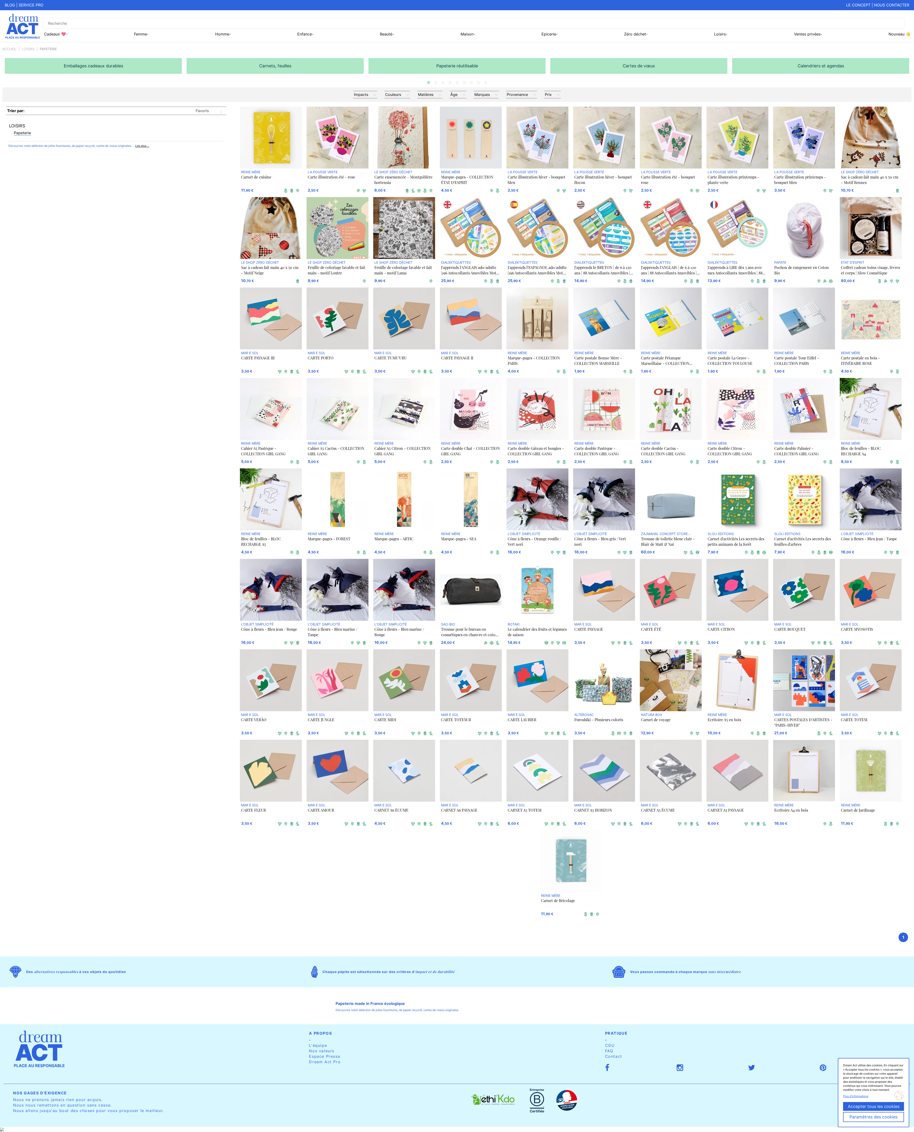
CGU (610, 1045)
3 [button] (442, 82)
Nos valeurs (321, 1050)
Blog (10, 5)
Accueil (9, 49)
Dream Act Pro (325, 1061)
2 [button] (435, 82)
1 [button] (428, 82)
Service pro (31, 5)
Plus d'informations (855, 1096)
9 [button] (485, 82)
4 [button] (449, 82)
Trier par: (16, 110)
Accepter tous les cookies (873, 1106)
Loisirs (28, 49)
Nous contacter (891, 5)
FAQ (609, 1050)
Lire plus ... (142, 146)
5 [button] (457, 82)
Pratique (616, 1033)
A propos (320, 1033)
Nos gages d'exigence (40, 1093)
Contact (613, 1056)
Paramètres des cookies (873, 1116)
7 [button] (471, 82)
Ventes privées (807, 34)
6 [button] (464, 82)
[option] (93, 66)
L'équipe (318, 1045)
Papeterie (22, 132)
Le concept (858, 5)
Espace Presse (324, 1056)
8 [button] (478, 82)
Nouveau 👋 (899, 34)
